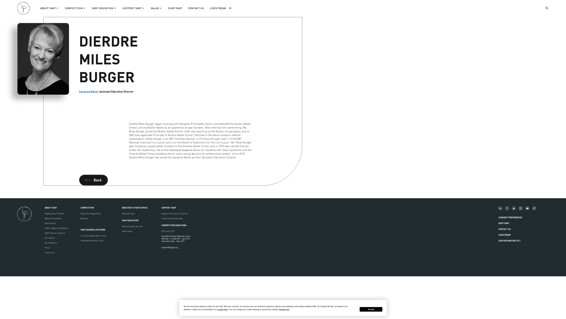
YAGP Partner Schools (55, 233)
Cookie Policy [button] (222, 310)
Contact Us (50, 252)
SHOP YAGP (175, 8)
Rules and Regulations (90, 213)
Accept (371, 309)
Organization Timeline (54, 213)
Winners (84, 218)
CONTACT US (196, 8)
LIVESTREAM (218, 8)
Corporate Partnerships (172, 218)
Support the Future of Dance (174, 213)
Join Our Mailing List (509, 240)
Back (98, 180)
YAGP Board (50, 223)
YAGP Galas (127, 231)
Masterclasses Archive (132, 226)
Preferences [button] (284, 310)
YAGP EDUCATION (130, 220)
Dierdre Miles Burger (45, 13)
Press (47, 247)
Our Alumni (50, 238)
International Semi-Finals (92, 240)
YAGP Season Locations (92, 229)
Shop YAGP (503, 223)
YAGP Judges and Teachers (57, 228)
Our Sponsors (51, 242)
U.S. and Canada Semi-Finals (93, 235)
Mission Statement (53, 218)
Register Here (128, 213)
